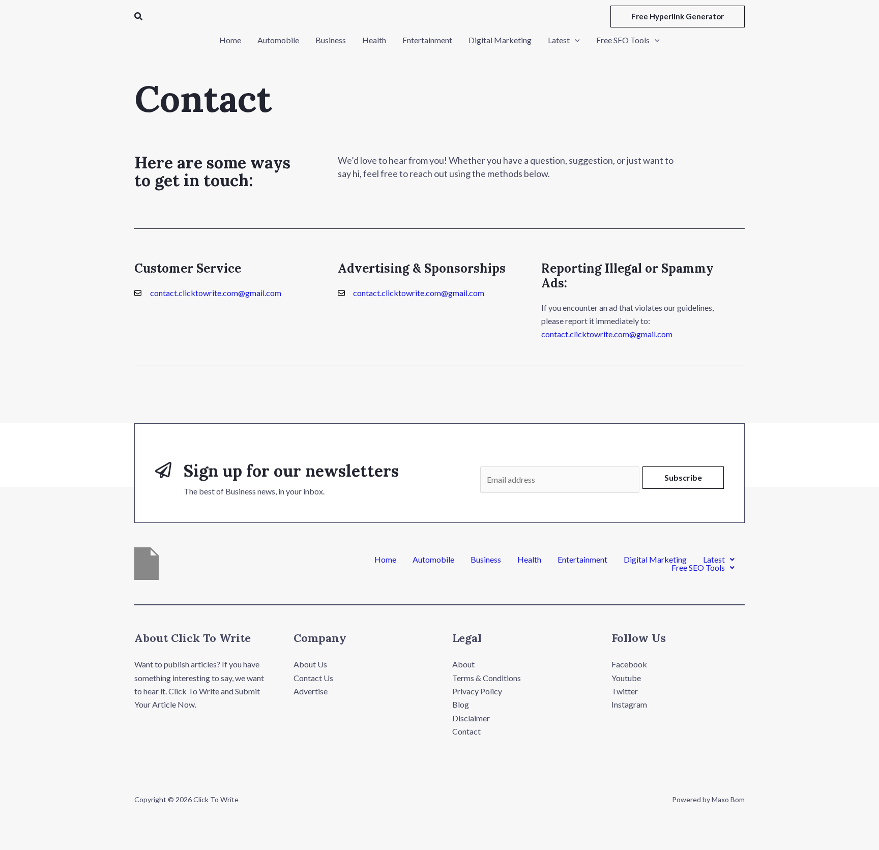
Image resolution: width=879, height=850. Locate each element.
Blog (460, 704)
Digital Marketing (655, 559)
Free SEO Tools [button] (698, 568)
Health (529, 559)
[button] (138, 16)
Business (486, 559)
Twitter (624, 691)
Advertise (311, 691)
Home (385, 559)
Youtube (626, 678)
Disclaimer (471, 718)
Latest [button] (714, 559)
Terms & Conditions (486, 678)
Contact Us (313, 678)
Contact (466, 731)
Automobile (433, 559)
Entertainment (582, 559)
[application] (575, 40)
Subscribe (683, 477)
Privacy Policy (477, 691)
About (463, 664)
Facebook (629, 664)
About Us (310, 664)
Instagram (629, 704)
